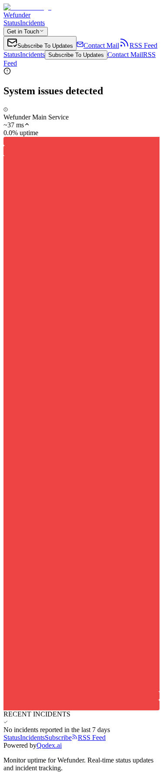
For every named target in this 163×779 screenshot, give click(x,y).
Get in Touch (23, 31)
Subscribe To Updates (76, 55)
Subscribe (58, 737)
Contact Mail (125, 54)
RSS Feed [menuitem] (143, 45)
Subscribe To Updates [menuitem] (45, 46)
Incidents (32, 23)
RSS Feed (92, 737)
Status (11, 23)
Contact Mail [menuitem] (101, 45)
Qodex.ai (49, 745)
